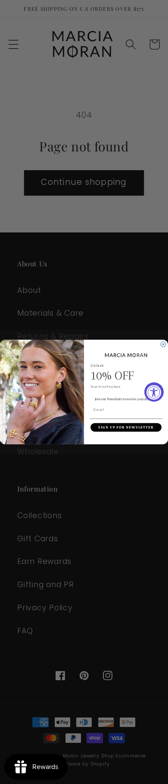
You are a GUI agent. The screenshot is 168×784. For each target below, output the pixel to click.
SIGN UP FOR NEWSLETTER (126, 427)
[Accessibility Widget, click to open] (154, 392)
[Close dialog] (163, 344)
